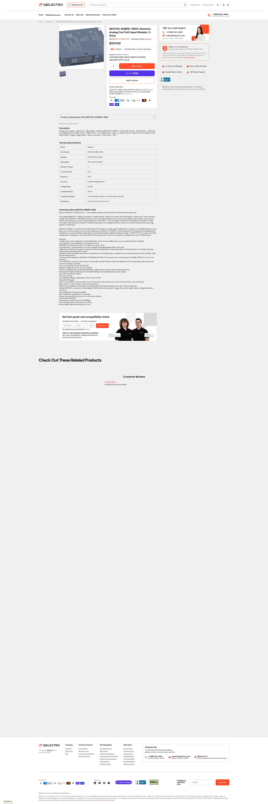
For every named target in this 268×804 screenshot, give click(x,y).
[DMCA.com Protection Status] (154, 784)
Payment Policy (129, 751)
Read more (128, 425)
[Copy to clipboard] (154, 449)
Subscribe (222, 782)
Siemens (148, 371)
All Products (49, 353)
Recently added (105, 764)
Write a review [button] (152, 718)
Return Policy (128, 749)
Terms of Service (129, 759)
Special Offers (104, 762)
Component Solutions (107, 754)
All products (104, 751)
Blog (66, 754)
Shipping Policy (129, 756)
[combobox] (138, 5)
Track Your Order (84, 756)
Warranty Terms (189, 389)
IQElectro (50, 750)
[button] (217, 5)
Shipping (112, 386)
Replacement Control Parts (109, 756)
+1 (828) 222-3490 (220, 14)
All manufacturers (106, 749)
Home (40, 353)
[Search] (185, 5)
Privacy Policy (128, 754)
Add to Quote (132, 412)
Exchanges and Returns (86, 754)
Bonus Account (84, 751)
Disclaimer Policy (129, 762)
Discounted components (108, 759)
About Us (68, 749)
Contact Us (69, 751)
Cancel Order (83, 749)
